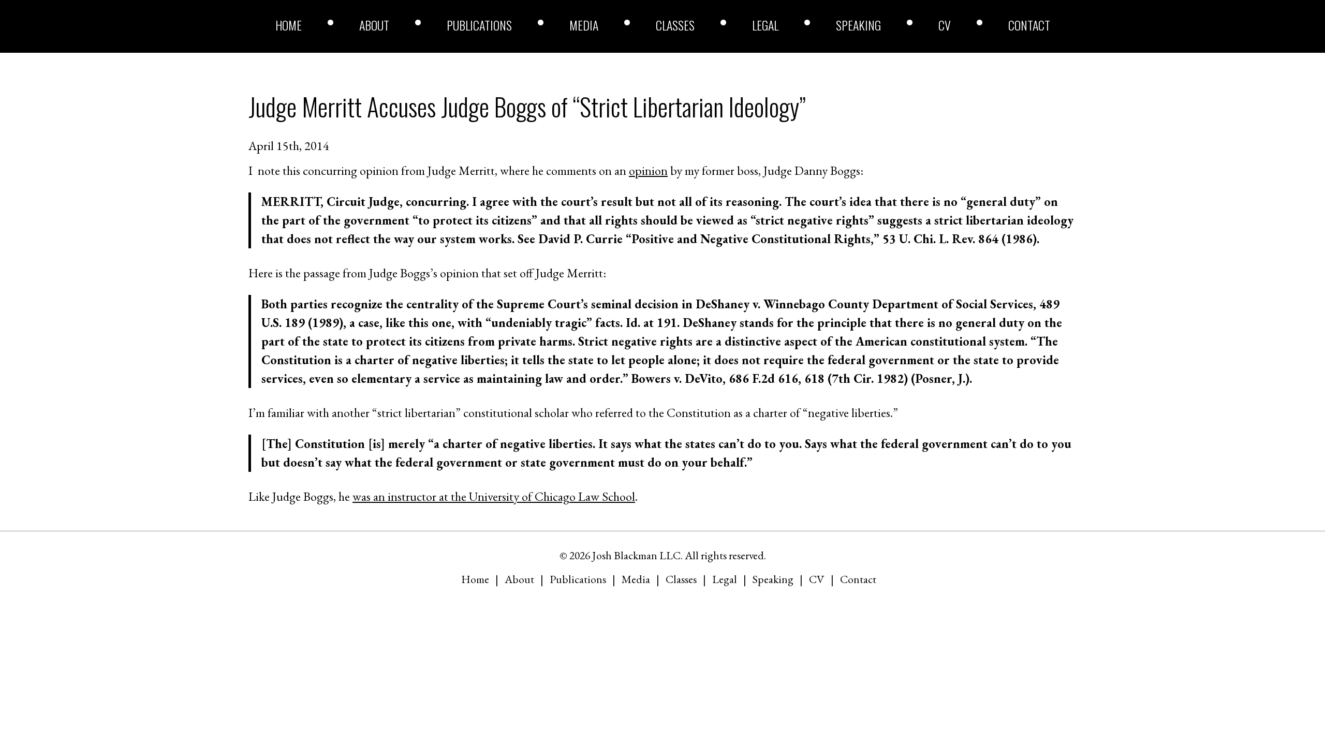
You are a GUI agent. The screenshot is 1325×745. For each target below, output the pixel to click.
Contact (1029, 25)
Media (583, 25)
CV (944, 25)
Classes (675, 25)
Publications (479, 25)
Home (288, 25)
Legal (765, 25)
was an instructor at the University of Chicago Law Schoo (492, 496)
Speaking (858, 25)
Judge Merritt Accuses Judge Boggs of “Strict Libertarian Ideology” (527, 106)
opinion (648, 170)
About (374, 25)
